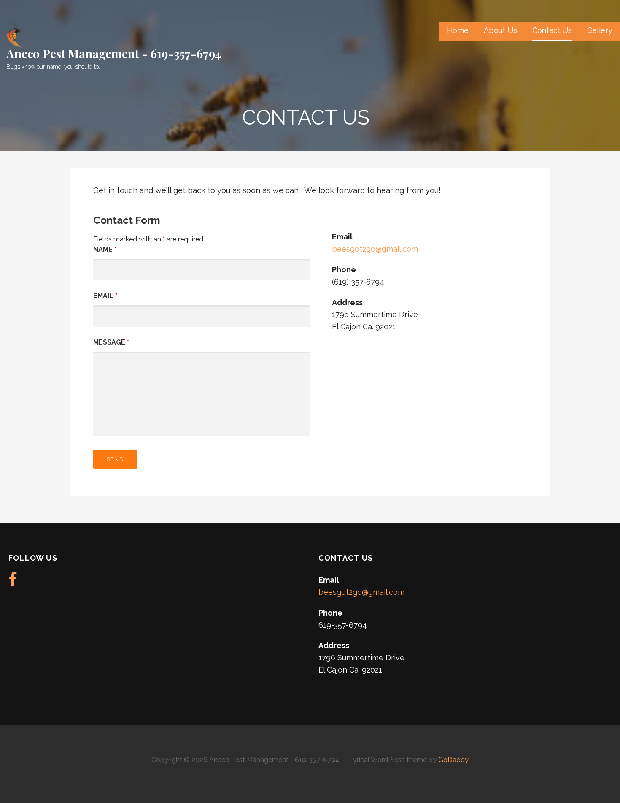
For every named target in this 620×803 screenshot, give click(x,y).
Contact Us (552, 30)
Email (105, 296)
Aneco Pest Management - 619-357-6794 (113, 53)
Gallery (599, 30)
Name (104, 249)
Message (111, 342)
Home (458, 30)
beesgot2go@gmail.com (375, 248)
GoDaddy (453, 760)
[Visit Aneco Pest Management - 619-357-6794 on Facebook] (12, 582)
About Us (500, 30)
